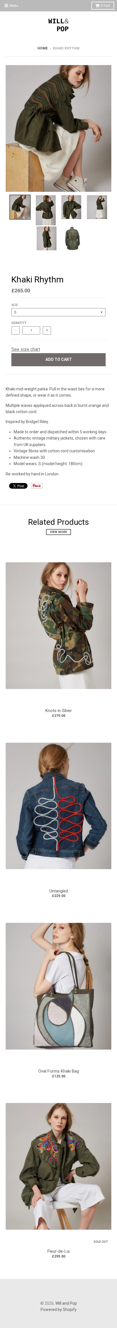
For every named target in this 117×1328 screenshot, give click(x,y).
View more (58, 532)
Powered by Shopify (59, 1309)
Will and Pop (66, 1303)
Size (14, 305)
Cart (105, 6)
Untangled (58, 891)
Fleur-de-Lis (58, 1251)
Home (42, 48)
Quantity (18, 322)
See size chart (25, 349)
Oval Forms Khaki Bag (58, 1071)
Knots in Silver (58, 710)
